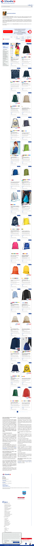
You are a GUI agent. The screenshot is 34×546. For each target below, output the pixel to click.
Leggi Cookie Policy (6, 540)
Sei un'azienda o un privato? (12, 274)
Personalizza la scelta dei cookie (15, 540)
